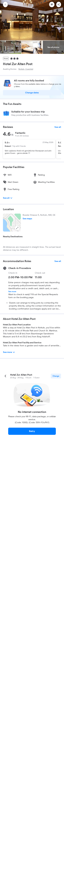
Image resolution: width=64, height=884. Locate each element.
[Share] (58, 4)
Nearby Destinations (13, 236)
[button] (12, 223)
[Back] (5, 4)
